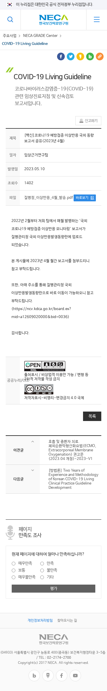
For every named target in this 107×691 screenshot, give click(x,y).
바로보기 (82, 198)
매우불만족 (26, 577)
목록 (92, 416)
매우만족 (25, 563)
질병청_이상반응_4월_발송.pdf (48, 198)
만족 (50, 563)
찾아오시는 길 (67, 621)
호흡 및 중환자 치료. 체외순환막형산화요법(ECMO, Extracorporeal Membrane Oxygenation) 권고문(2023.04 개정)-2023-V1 (72, 450)
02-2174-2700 (59, 658)
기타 (50, 577)
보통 (21, 570)
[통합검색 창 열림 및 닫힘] (10, 19)
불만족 (52, 570)
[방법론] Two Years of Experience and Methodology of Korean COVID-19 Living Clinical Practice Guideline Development (73, 479)
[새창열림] (34, 672)
